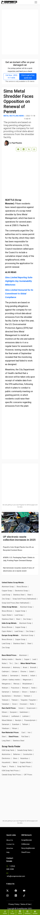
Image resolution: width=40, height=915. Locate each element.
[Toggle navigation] (36, 2)
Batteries (16, 754)
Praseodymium (30, 720)
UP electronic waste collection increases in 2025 (19, 538)
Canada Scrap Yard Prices (11, 775)
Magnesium (27, 680)
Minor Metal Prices (28, 663)
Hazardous (24, 758)
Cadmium (5, 672)
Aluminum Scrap (8, 587)
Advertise (9, 848)
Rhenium (25, 688)
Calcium (14, 672)
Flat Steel (24, 737)
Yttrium (14, 728)
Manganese (6, 684)
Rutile (33, 688)
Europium (13, 712)
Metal (15, 762)
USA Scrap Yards (8, 750)
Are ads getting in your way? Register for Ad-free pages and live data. (20, 506)
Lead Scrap (6, 595)
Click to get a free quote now (27, 76)
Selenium (15, 692)
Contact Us (10, 844)
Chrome (23, 672)
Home (5, 913)
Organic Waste (25, 762)
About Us (9, 840)
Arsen (25, 667)
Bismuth (33, 667)
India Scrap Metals (9, 623)
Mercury (16, 684)
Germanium (14, 676)
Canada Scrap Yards (24, 750)
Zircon (14, 704)
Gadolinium (24, 712)
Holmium (5, 716)
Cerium (21, 708)
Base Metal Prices (9, 655)
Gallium (4, 676)
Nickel (4, 663)
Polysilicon (15, 688)
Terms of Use (25, 904)
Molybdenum (27, 684)
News (20, 913)
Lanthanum (15, 716)
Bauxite (18, 659)
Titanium (14, 700)
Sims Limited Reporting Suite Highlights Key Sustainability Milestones (18, 281)
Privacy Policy (13, 904)
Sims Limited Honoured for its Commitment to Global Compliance (19, 294)
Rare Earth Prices (9, 708)
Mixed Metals (7, 720)
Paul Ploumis (17, 143)
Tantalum (27, 696)
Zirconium (23, 704)
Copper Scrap (7, 591)
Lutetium (25, 716)
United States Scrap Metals (13, 583)
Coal (23, 732)
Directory (27, 913)
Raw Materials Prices (10, 732)
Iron (29, 732)
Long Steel (6, 741)
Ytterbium (5, 728)
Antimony (16, 667)
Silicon (24, 692)
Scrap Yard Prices (24, 766)
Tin (10, 663)
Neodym (18, 720)
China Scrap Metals (9, 607)
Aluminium (23, 655)
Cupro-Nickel (7, 615)
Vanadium (5, 704)
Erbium (4, 712)
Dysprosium (31, 708)
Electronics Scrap (21, 591)
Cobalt (31, 672)
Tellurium (5, 700)
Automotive (6, 754)
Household (6, 762)
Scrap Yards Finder (11, 746)
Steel (29, 595)
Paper (4, 766)
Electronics (6, 758)
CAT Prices (28, 775)
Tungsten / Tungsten (28, 700)
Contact (35, 913)
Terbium (25, 724)
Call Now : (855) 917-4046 (11, 76)
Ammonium (6, 667)
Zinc (16, 663)
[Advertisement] (20, 32)
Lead (34, 659)
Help (7, 852)
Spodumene (6, 696)
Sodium (32, 692)
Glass (15, 758)
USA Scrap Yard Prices (10, 771)
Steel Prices (13, 737)
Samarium (5, 692)
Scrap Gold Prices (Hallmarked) (24, 599)
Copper (26, 659)
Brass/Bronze (22, 587)
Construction (27, 754)
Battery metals (7, 659)
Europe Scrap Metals (10, 635)
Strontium (17, 696)
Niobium (5, 688)
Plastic (11, 766)
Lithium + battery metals (11, 680)
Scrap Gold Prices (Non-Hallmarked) (15, 603)
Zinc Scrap (6, 599)
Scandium (15, 724)
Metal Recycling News (14, 116)
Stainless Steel (19, 595)
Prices (12, 913)
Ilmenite (24, 676)
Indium (32, 676)
